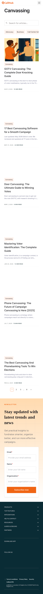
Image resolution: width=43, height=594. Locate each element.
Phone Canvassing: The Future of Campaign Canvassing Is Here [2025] (19, 307)
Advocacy (9, 32)
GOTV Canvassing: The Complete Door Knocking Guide (18, 72)
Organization (12, 476)
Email (9, 452)
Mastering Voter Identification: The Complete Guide (20, 247)
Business (20, 32)
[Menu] (39, 3)
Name (9, 464)
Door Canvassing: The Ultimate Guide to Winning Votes (19, 188)
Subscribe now (21, 490)
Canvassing (8, 64)
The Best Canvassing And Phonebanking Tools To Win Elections (19, 366)
